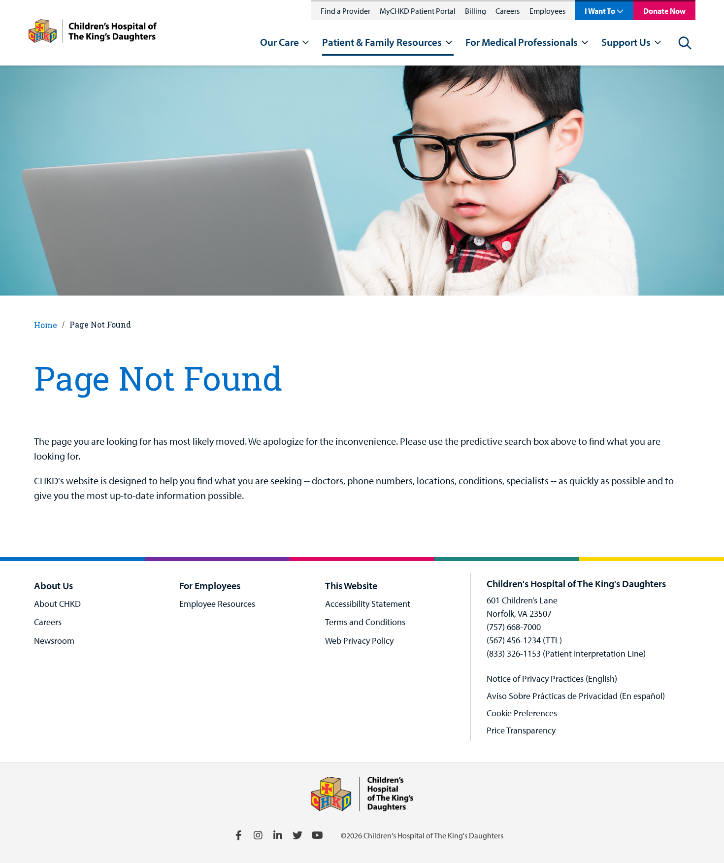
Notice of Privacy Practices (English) (552, 678)
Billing (475, 11)
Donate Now (664, 11)
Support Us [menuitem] (626, 42)
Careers (507, 11)
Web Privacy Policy (359, 640)
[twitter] (297, 835)
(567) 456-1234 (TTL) (524, 640)
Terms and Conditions (365, 622)
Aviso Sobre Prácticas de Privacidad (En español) (576, 695)
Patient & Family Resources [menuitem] (382, 42)
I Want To (600, 11)
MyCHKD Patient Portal (418, 11)
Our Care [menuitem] (279, 42)
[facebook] (238, 835)
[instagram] (258, 835)
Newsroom (54, 640)
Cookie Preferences (522, 713)
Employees (547, 11)
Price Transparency (521, 730)
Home (45, 325)
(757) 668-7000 (514, 626)
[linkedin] (278, 835)
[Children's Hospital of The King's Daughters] (93, 32)
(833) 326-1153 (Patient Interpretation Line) (566, 653)
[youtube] (317, 835)
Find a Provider (345, 11)
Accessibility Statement (367, 603)
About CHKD (57, 603)
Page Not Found (100, 324)
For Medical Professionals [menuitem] (521, 42)
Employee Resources (217, 603)
